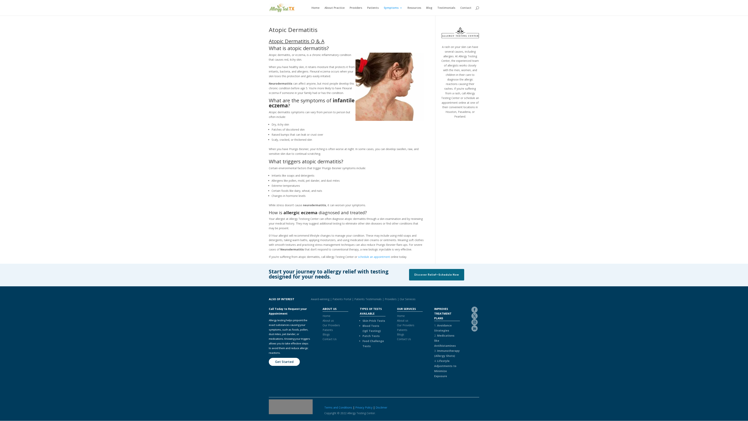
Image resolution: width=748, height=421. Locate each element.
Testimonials (446, 8)
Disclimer (381, 407)
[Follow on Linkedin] (474, 328)
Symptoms (391, 8)
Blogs (326, 334)
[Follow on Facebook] (474, 310)
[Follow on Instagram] (474, 322)
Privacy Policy (363, 407)
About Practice (335, 8)
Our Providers (331, 325)
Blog (429, 8)
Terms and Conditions (338, 407)
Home (315, 8)
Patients (373, 8)
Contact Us (330, 339)
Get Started (284, 362)
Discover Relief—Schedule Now (436, 274)
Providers (356, 8)
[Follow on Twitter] (474, 316)
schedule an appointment (374, 257)
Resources (414, 8)
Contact (465, 8)
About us (328, 320)
